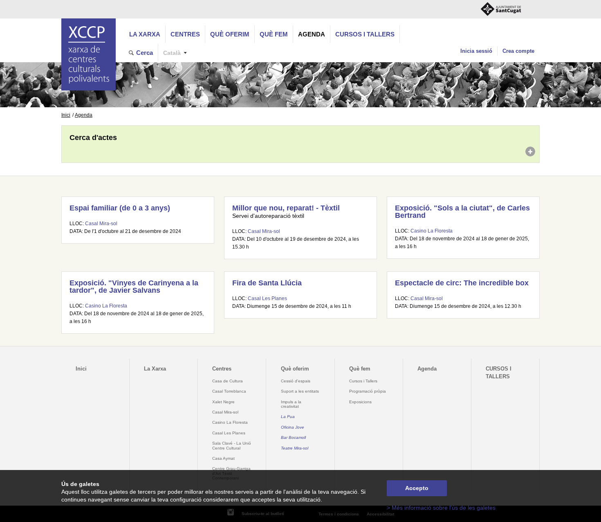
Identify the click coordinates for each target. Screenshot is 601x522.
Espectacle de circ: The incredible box (462, 283)
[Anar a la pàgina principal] (88, 54)
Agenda (311, 34)
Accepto (416, 488)
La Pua (288, 416)
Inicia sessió (476, 51)
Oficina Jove (292, 427)
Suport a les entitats (300, 391)
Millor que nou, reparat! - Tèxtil (286, 208)
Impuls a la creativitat (291, 404)
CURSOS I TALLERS (365, 34)
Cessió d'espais (295, 381)
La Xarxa (144, 34)
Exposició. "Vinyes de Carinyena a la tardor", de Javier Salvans (134, 286)
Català (172, 53)
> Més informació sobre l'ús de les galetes (441, 508)
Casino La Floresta (431, 231)
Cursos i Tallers (363, 381)
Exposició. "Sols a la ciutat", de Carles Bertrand (462, 211)
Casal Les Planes (267, 298)
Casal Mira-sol (101, 223)
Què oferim (229, 34)
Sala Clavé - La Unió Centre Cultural (231, 445)
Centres (185, 34)
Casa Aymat (223, 458)
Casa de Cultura (227, 381)
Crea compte (518, 51)
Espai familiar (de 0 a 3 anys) (120, 208)
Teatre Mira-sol (294, 448)
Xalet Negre (223, 402)
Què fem (274, 34)
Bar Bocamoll (293, 437)
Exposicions (360, 402)
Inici (65, 115)
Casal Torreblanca (229, 391)
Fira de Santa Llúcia (267, 283)
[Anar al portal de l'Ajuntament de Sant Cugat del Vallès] (500, 9)
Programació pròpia (367, 391)
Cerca (144, 52)
